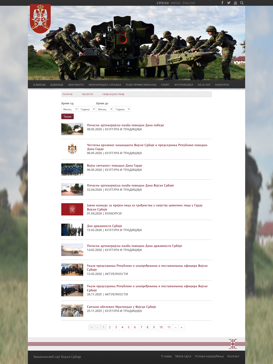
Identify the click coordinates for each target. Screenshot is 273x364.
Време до (102, 103)
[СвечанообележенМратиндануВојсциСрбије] (121, 306)
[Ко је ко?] (206, 84)
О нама (166, 356)
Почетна (67, 94)
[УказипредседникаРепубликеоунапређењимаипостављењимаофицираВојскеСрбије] (148, 267)
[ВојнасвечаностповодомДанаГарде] (114, 165)
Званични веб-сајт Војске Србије (57, 357)
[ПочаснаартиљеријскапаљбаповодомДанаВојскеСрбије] (130, 185)
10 (161, 327)
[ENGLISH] (189, 3)
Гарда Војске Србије (113, 94)
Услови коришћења (209, 356)
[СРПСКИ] (163, 3)
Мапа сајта (183, 356)
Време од (67, 103)
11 (169, 327)
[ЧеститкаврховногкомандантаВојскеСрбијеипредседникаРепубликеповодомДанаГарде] (147, 146)
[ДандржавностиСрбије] (104, 225)
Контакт (233, 356)
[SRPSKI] (175, 3)
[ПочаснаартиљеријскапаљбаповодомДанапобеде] (125, 125)
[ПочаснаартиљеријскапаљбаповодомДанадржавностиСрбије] (134, 245)
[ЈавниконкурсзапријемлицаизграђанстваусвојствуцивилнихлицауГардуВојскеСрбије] (145, 207)
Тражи (67, 116)
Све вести (87, 94)
